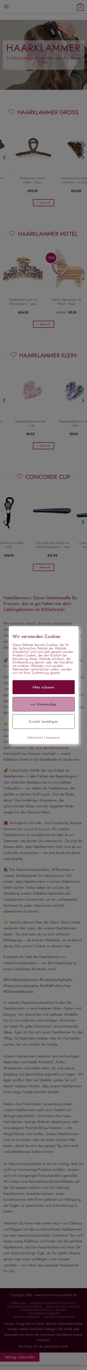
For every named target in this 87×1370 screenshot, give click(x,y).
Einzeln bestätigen (43, 721)
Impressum (53, 737)
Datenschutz (35, 737)
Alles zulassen (43, 687)
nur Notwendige (43, 704)
